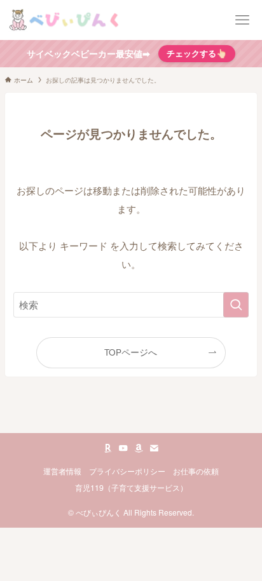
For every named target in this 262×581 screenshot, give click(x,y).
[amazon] (138, 448)
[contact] (154, 448)
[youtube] (123, 448)
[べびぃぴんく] (66, 20)
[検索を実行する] (236, 304)
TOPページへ (130, 352)
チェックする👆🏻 (197, 53)
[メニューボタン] (242, 20)
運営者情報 (62, 471)
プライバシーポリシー (127, 471)
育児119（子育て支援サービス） (131, 487)
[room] (108, 448)
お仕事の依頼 (196, 471)
